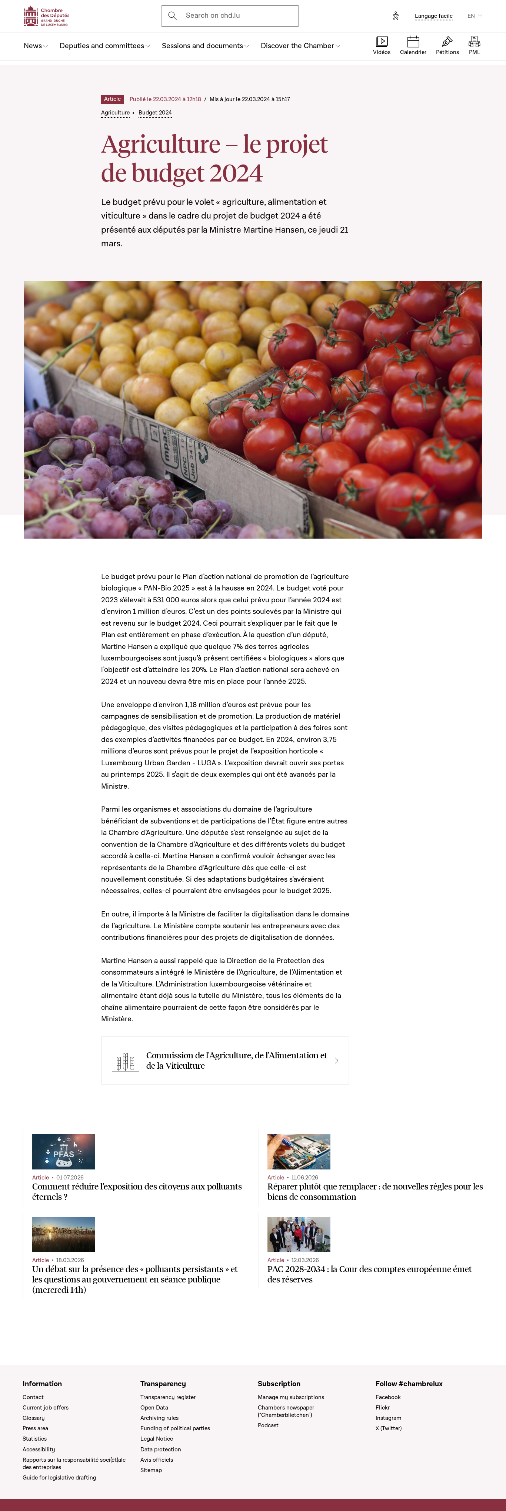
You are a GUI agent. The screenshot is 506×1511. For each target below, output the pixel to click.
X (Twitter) (389, 1428)
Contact (33, 1397)
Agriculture (115, 112)
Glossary (34, 1418)
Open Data (154, 1407)
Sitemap (151, 1470)
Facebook (388, 1397)
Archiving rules (159, 1418)
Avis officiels (156, 1460)
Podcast (268, 1425)
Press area (35, 1428)
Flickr (383, 1407)
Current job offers (46, 1407)
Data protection (160, 1449)
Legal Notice (156, 1438)
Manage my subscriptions (291, 1397)
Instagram (389, 1418)
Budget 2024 (155, 112)
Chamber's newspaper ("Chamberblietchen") (286, 1411)
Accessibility (39, 1449)
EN (471, 16)
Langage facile (434, 16)
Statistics (35, 1438)
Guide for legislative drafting (59, 1477)
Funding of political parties (175, 1428)
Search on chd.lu (213, 15)
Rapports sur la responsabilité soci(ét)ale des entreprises (74, 1463)
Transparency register (168, 1397)
